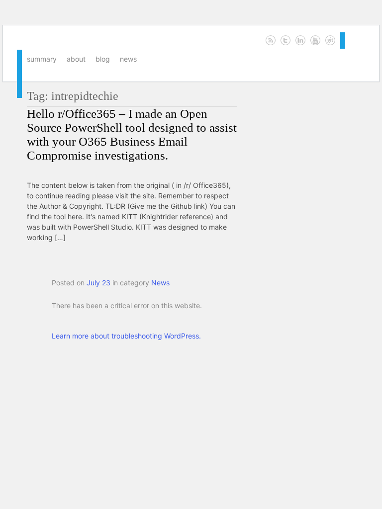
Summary (42, 59)
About (76, 59)
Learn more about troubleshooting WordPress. (126, 336)
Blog (103, 59)
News (128, 59)
